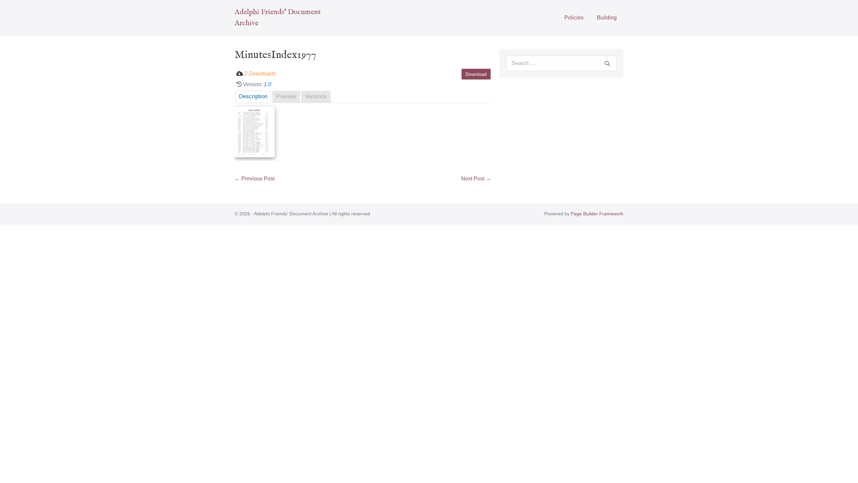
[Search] (607, 63)
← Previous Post (254, 178)
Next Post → (476, 178)
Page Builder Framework (597, 213)
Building (607, 17)
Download (476, 74)
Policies (574, 17)
